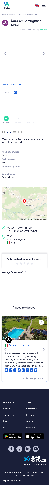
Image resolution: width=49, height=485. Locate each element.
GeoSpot (30, 427)
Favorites (18, 123)
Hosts (6, 421)
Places (12, 15)
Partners (30, 415)
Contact (31, 123)
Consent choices (26, 475)
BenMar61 (43, 30)
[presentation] (5, 53)
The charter (9, 415)
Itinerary (6, 123)
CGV (27, 472)
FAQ (5, 427)
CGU (20, 472)
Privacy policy (39, 472)
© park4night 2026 (12, 480)
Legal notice (9, 472)
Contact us (31, 408)
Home (4, 15)
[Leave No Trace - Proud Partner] (35, 460)
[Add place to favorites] (41, 322)
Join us (29, 421)
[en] (37, 5)
